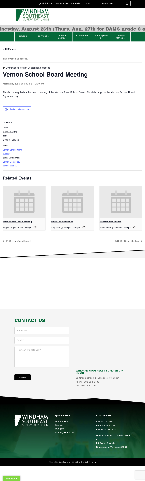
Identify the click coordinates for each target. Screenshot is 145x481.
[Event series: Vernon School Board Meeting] (35, 227)
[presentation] (24, 202)
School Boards (62, 36)
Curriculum (82, 35)
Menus (58, 425)
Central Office (120, 36)
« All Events (9, 49)
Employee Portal (64, 432)
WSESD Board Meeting (62, 221)
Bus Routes (62, 3)
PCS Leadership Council (18, 241)
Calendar (76, 3)
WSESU (13, 165)
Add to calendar (17, 109)
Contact (88, 3)
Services (42, 36)
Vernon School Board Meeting (17, 221)
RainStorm (90, 462)
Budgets (59, 428)
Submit (22, 377)
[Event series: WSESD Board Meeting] (84, 227)
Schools (23, 36)
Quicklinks (44, 3)
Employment (101, 36)
